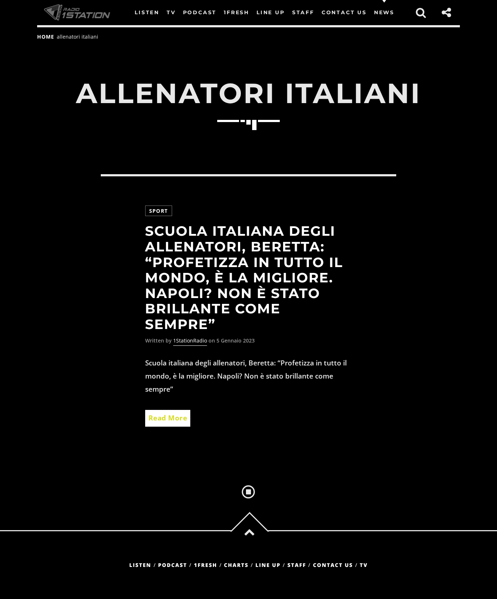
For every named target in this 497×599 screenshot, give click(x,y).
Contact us (333, 565)
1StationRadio (190, 340)
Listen (140, 565)
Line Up (268, 565)
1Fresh (205, 565)
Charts (236, 565)
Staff (296, 565)
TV (364, 565)
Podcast (172, 565)
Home (45, 36)
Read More (167, 418)
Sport (158, 210)
